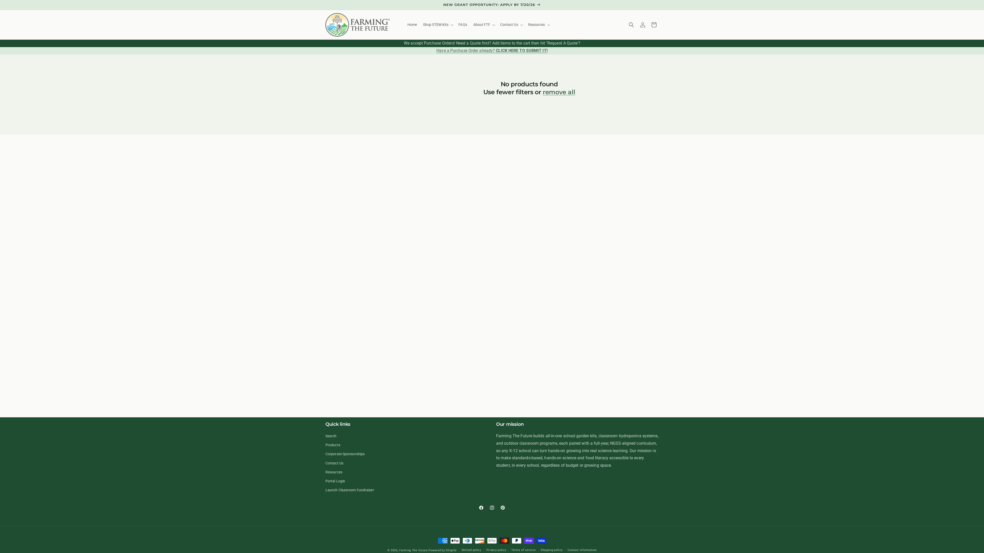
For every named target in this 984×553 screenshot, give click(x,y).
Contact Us (334, 463)
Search (331, 436)
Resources (333, 472)
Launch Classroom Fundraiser (349, 490)
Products (332, 445)
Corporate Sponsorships (345, 454)
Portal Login (335, 481)
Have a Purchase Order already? (492, 50)
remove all (559, 92)
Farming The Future (413, 550)
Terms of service (523, 550)
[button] (437, 24)
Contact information (582, 550)
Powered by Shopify (442, 550)
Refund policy (471, 550)
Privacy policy (496, 550)
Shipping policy (552, 550)
